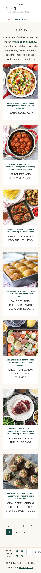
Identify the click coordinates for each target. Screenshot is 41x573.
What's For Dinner (24, 169)
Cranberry (11, 431)
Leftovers (10, 291)
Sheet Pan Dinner (27, 360)
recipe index (21, 19)
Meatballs (13, 164)
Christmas (12, 428)
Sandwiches (13, 294)
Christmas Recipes (25, 493)
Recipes (16, 106)
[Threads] (22, 556)
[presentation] (20, 81)
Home (8, 550)
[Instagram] (22, 551)
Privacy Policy (26, 567)
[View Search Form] (32, 19)
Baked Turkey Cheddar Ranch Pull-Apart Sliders (20, 305)
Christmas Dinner (25, 428)
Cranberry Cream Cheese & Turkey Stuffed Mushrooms (20, 507)
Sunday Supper (27, 167)
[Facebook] (17, 556)
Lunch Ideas (21, 291)
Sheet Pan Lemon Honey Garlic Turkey (20, 373)
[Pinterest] (17, 551)
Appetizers (11, 493)
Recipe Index (8, 555)
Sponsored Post (13, 167)
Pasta (9, 106)
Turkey (24, 106)
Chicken (10, 103)
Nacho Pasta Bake (20, 113)
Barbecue (11, 229)
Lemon (8, 360)
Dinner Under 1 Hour (24, 103)
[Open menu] (9, 19)
